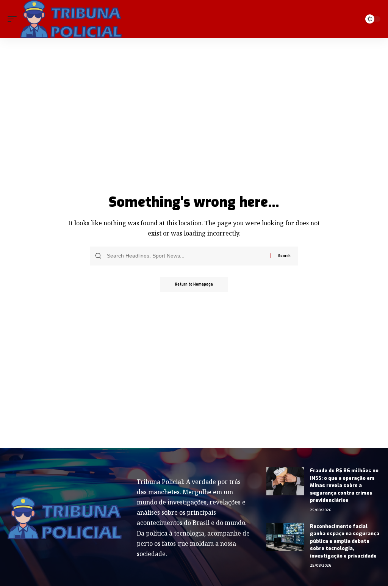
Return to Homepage (194, 284)
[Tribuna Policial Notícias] (71, 19)
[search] (354, 19)
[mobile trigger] (14, 19)
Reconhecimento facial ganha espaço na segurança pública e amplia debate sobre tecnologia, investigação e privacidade (344, 541)
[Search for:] (186, 256)
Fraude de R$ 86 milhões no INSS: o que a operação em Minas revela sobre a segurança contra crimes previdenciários (344, 485)
